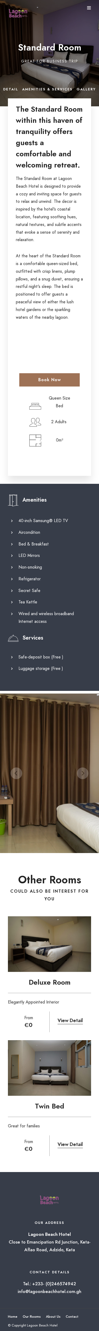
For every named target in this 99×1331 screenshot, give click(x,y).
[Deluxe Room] (49, 944)
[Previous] (16, 773)
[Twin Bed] (49, 1068)
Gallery (86, 89)
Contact (72, 1316)
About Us (53, 1316)
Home (12, 1316)
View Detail (70, 1020)
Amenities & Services (47, 89)
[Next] (82, 773)
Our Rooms (32, 1316)
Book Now (49, 380)
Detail (10, 89)
